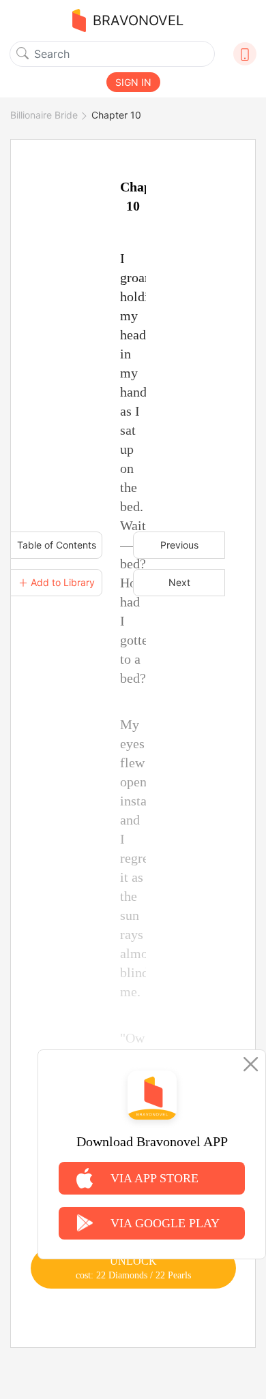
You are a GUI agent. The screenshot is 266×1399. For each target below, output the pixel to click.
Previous (179, 545)
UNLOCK (133, 1267)
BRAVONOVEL (138, 20)
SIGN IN (133, 82)
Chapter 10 (116, 115)
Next (179, 582)
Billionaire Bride (44, 115)
